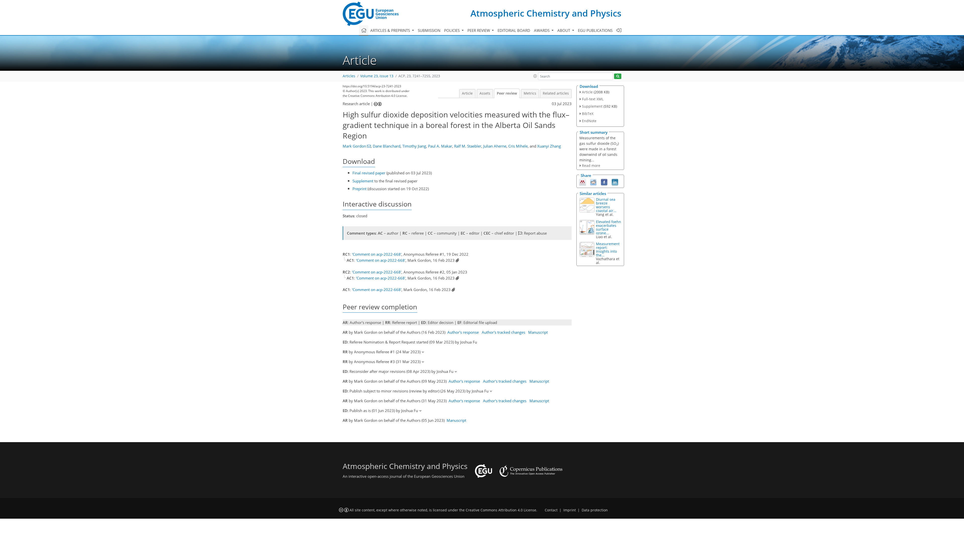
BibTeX (587, 113)
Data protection (595, 510)
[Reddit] (593, 181)
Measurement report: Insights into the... (608, 249)
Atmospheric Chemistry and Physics (545, 13)
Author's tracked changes (503, 332)
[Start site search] (617, 76)
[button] (535, 76)
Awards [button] (542, 30)
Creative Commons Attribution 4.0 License (501, 510)
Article (467, 93)
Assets (484, 93)
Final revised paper (368, 172)
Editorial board (514, 30)
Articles (349, 76)
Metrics (530, 93)
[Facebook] (604, 181)
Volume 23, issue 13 (376, 76)
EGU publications (595, 30)
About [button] (564, 30)
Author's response (463, 332)
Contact (551, 510)
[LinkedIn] (615, 181)
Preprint (359, 188)
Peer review (507, 93)
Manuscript (538, 332)
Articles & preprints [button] (390, 30)
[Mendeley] (582, 181)
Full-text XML (593, 99)
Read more (591, 165)
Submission (429, 30)
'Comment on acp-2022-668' (376, 254)
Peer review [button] (479, 30)
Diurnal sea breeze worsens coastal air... (606, 205)
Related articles (556, 93)
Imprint (569, 510)
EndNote (589, 120)
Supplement (362, 180)
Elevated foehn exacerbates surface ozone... (608, 227)
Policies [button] (452, 30)
